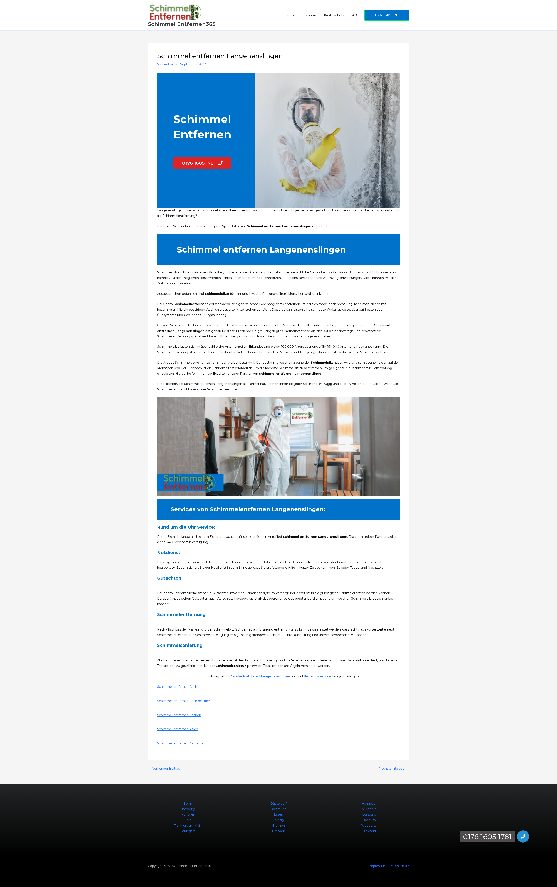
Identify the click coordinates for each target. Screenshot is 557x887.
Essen (278, 814)
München (188, 814)
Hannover (369, 804)
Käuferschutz (334, 15)
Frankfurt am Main (188, 826)
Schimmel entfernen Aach (177, 687)
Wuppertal (369, 826)
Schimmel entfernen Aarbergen (181, 743)
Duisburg (369, 814)
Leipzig (278, 820)
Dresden (278, 831)
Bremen (278, 826)
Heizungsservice (318, 676)
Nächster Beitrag (394, 768)
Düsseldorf (278, 804)
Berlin (187, 804)
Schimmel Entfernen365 (181, 24)
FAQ (353, 15)
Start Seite (292, 15)
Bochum (369, 820)
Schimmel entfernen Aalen (177, 729)
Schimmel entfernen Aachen (179, 715)
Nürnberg (369, 809)
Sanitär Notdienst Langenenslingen (260, 676)
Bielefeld (369, 831)
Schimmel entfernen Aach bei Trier (183, 701)
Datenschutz (399, 866)
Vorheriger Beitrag (164, 768)
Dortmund (278, 809)
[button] (386, 15)
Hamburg (187, 809)
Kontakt (312, 15)
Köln (188, 820)
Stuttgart (188, 831)
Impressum (377, 866)
